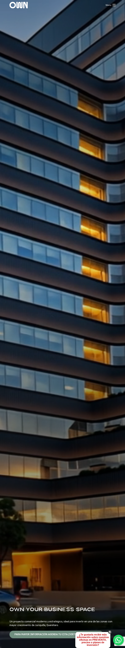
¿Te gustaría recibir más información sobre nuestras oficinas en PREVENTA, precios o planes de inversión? (93, 639)
